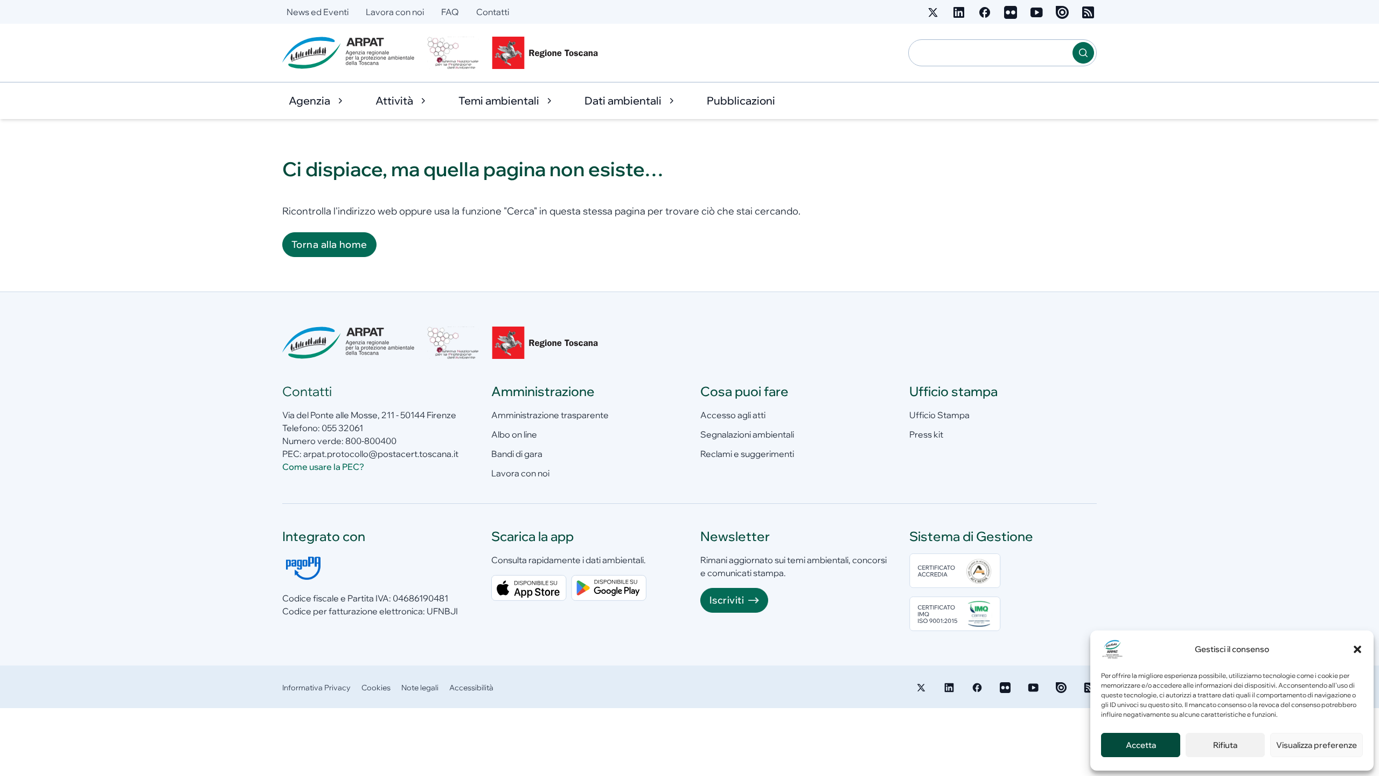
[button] (1357, 649)
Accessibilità (471, 687)
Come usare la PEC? (323, 466)
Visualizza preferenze (1316, 745)
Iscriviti (726, 600)
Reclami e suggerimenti (747, 453)
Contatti (492, 11)
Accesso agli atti (732, 415)
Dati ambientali (622, 100)
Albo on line (514, 434)
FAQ (450, 11)
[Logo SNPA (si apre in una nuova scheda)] (453, 53)
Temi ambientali (498, 100)
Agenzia (309, 100)
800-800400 (370, 440)
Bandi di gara (516, 453)
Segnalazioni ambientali (747, 434)
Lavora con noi (395, 11)
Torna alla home (329, 244)
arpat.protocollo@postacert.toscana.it (380, 453)
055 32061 (342, 427)
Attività (394, 100)
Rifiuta (1225, 745)
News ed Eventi (318, 11)
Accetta (1141, 745)
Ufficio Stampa (939, 415)
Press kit (926, 434)
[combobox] (991, 53)
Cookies (376, 687)
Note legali (419, 687)
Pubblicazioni (741, 100)
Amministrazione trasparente (550, 415)
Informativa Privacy (316, 687)
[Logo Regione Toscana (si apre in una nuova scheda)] (547, 53)
